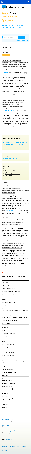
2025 (16, 156)
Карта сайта (4, 450)
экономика (22, 147)
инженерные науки (18, 144)
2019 (10, 158)
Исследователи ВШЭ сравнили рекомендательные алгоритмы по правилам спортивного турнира (15, 190)
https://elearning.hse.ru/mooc (10, 431)
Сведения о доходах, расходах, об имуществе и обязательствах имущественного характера (15, 311)
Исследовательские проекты (9, 372)
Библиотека (5, 396)
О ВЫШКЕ (5, 283)
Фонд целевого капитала (8, 305)
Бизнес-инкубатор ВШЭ (8, 355)
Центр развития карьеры (8, 352)
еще (16, 158)
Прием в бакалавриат (7, 338)
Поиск (21, 37)
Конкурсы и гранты (7, 386)
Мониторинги (5, 375)
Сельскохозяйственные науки (12, 173)
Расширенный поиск (18, 25)
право (11, 147)
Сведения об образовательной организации (13, 315)
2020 (7, 158)
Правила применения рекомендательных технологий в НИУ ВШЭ (15, 447)
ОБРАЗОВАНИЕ (6, 327)
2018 (13, 158)
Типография (5, 404)
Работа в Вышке (6, 323)
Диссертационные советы (9, 378)
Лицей (3, 330)
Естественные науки (10, 170)
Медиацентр (5, 407)
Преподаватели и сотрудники (10, 294)
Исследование (10, 210)
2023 (21, 156)
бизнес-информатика (8, 141)
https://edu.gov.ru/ (7, 425)
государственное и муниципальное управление (15, 142)
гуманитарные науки (8, 144)
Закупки (4, 299)
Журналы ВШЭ (5, 410)
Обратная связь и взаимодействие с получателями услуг (15, 361)
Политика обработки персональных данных (12, 444)
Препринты (7, 20)
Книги (5, 13)
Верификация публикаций (7, 25)
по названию (5, 54)
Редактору (27, 452)
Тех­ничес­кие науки (9, 177)
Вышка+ (4, 341)
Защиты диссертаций (7, 380)
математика (22, 146)
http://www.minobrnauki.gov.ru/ (10, 419)
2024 (18, 156)
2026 (13, 156)
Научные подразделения (8, 369)
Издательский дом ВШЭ (8, 399)
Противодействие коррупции (10, 308)
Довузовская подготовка (8, 333)
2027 (10, 156)
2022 (24, 156)
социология (16, 147)
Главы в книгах (9, 16)
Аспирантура (5, 347)
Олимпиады (5, 336)
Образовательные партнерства (10, 358)
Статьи (13, 13)
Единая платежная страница (9, 320)
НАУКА (4, 367)
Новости (5, 183)
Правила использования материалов (9, 27)
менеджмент (6, 147)
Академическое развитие (8, 383)
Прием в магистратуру (8, 344)
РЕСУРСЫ (5, 393)
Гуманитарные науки (10, 168)
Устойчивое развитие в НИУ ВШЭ (11, 291)
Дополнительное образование (10, 349)
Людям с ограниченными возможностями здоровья (15, 317)
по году (12, 54)
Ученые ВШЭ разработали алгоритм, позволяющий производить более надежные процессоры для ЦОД (13, 245)
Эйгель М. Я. (5, 72)
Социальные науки (9, 175)
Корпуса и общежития (8, 296)
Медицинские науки (10, 172)
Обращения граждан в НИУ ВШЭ (10, 302)
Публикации (15, 7)
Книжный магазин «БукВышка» (10, 402)
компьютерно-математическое (11, 146)
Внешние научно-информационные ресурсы (13, 389)
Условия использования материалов (10, 441)
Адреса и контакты (8, 439)
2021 (4, 158)
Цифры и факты (6, 285)
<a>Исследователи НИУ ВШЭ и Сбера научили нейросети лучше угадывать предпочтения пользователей (14, 222)
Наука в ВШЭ (21, 27)
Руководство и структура (9, 288)
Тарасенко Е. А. (5, 110)
